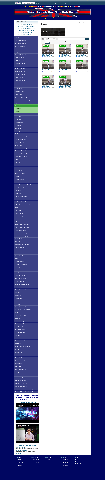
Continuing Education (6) (20, 131)
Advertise (20, 464)
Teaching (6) (18, 343)
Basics (46, 21)
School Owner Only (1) (20, 321)
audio (63, 42)
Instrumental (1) (18, 190)
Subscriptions (82, 3)
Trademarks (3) (18, 357)
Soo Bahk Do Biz (19, 453)
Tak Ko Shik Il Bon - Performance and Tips (81, 55)
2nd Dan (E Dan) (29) (20, 74)
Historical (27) (18, 165)
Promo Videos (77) (19, 272)
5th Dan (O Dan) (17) (19, 83)
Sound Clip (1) (18, 298)
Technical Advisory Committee (49, 56)
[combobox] (83, 23)
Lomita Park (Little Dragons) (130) (22, 236)
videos (53, 42)
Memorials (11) (18, 241)
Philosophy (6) (18, 270)
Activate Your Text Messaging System (26, 28)
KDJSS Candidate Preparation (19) (23, 224)
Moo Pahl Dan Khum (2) (20, 250)
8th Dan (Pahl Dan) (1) (20, 91)
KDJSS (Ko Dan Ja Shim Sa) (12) (22, 204)
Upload (87, 3)
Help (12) (17, 37)
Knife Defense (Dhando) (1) (21, 230)
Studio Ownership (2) (20, 332)
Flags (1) (17, 159)
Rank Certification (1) (20, 275)
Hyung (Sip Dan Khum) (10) (21, 182)
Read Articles (65, 465)
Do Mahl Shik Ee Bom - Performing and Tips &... (64, 70)
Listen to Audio (65, 462)
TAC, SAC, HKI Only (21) (21, 338)
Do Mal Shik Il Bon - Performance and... (46, 70)
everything (47, 42)
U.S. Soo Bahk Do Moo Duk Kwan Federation (26, 445)
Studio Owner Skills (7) (20, 329)
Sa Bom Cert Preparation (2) (21, 281)
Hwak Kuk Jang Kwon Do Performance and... (81, 70)
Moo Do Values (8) (19, 255)
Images (55, 3)
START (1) (17, 312)
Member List (65, 459)
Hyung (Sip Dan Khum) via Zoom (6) (23, 184)
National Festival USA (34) (21, 264)
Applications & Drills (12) (20, 103)
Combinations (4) (19, 108)
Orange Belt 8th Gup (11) (20, 49)
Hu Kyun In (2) (18, 170)
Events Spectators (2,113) (21, 156)
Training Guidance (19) (20, 360)
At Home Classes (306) (20, 43)
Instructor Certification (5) (21, 196)
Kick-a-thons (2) (18, 199)
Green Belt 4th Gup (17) (20, 60)
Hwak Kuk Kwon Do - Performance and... (46, 86)
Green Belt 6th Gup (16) (20, 54)
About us (20, 459)
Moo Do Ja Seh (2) (19, 247)
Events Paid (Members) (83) (21, 153)
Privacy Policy (36, 461)
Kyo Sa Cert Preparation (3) (21, 233)
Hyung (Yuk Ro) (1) (19, 187)
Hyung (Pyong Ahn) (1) (20, 179)
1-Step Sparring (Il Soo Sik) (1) (22, 97)
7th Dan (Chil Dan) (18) (20, 88)
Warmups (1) (18, 372)
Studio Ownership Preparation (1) (22, 323)
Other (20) (17, 267)
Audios (50, 3)
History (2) (17, 162)
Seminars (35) (18, 287)
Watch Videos (65, 461)
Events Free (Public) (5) (20, 150)
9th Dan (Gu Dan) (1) (19, 94)
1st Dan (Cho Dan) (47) (20, 71)
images (58, 42)
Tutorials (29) (18, 366)
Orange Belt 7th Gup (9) (20, 52)
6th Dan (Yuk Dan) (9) (20, 86)
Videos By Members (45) (20, 369)
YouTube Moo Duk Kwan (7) (21, 380)
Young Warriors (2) (19, 377)
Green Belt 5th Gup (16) (20, 57)
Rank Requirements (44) (20, 40)
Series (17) (17, 292)
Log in (89, 0)
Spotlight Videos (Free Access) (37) (23, 309)
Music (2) (17, 258)
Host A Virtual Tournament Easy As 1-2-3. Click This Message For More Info (42, 18)
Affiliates (20, 465)
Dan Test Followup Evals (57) (21, 139)
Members (70, 3)
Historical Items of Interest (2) (22, 167)
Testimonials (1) (18, 355)
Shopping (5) (18, 295)
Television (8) (18, 349)
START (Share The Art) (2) (21, 315)
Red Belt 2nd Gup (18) (20, 66)
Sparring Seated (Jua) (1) (20, 306)
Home (41, 3)
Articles (60, 3)
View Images (65, 464)
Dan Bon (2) (18, 133)
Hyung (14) (17, 176)
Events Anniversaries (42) (21, 148)
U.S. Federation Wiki (20, 447)
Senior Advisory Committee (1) (22, 289)
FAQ (19, 461)
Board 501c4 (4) (18, 119)
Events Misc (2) (18, 145)
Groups (64, 3)
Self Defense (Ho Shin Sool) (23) (22, 284)
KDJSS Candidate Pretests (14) (22, 221)
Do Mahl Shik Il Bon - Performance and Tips (64, 55)
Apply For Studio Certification (24, 34)
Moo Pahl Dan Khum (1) (20, 253)
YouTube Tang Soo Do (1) (21, 386)
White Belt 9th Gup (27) (20, 46)
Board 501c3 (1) (18, 116)
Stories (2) (17, 318)
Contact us (20, 462)
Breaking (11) (18, 125)
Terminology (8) (18, 352)
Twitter (78, 461)
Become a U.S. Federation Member (26, 26)
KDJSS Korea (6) (19, 213)
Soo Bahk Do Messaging (21, 450)
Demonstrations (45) (19, 142)
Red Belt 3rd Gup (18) (20, 63)
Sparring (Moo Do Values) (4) (21, 304)
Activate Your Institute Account (25, 24)
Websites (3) (18, 375)
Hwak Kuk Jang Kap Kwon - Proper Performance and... (65, 86)
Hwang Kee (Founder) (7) (20, 173)
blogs (67, 42)
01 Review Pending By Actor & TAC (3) (24, 389)
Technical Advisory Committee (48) (23, 346)
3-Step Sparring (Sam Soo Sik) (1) (22, 100)
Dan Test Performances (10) (21, 136)
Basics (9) (17, 105)
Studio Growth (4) (19, 326)
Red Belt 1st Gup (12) (20, 68)
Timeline (75, 3)
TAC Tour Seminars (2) (20, 340)
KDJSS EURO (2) (19, 207)
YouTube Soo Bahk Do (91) (21, 383)
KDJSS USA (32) (19, 210)
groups (72, 42)
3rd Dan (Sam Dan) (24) (20, 77)
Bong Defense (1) (19, 122)
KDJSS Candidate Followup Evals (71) (23, 219)
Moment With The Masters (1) (22, 244)
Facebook (79, 459)
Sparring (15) (18, 301)
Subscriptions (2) (19, 335)
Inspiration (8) (18, 193)
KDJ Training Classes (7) (20, 201)
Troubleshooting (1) (19, 363)
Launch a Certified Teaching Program (26, 30)
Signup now (84, 0)
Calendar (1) (18, 128)
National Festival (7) (19, 261)
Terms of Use (36, 459)
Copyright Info (36, 462)
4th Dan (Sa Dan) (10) (20, 80)
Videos (46, 3)
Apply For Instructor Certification (25, 32)
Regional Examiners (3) (20, 278)
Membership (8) (18, 238)
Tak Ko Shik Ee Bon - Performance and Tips (47, 55)
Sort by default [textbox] (82, 22)
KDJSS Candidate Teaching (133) (22, 227)
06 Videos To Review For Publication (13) (24, 391)
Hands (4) (17, 111)
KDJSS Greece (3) (19, 216)
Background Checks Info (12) (21, 114)
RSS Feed (79, 463)
